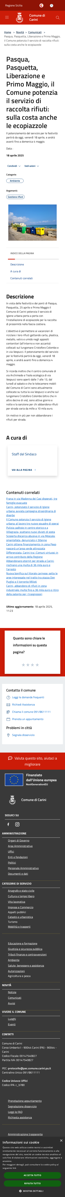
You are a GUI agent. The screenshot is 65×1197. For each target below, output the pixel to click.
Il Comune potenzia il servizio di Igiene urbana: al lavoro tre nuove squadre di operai (32, 521)
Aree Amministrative (20, 846)
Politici (12, 863)
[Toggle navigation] (7, 17)
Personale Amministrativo (23, 868)
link (14, 1168)
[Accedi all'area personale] (51, 5)
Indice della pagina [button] (22, 253)
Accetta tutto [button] (32, 1175)
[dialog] (32, 1167)
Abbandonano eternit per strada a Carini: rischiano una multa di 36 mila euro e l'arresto (30, 565)
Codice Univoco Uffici (15, 1081)
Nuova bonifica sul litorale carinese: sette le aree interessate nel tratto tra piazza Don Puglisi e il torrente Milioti (32, 577)
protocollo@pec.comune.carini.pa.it (29, 1068)
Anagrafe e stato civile (21, 891)
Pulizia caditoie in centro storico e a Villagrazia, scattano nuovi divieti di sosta (30, 530)
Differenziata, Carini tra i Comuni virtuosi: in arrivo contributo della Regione (32, 554)
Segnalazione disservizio (22, 1106)
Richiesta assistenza (20, 1117)
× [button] (61, 1140)
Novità (20, 32)
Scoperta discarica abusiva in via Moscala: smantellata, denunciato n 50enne (30, 538)
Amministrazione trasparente (25, 1134)
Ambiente (13, 960)
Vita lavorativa (16, 902)
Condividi (12, 166)
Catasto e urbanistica (20, 917)
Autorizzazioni (16, 971)
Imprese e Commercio (20, 907)
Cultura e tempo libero (21, 896)
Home (7, 32)
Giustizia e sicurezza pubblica (25, 949)
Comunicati (35, 32)
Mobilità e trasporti (19, 927)
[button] (32, 1191)
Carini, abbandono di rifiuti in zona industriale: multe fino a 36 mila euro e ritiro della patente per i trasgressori (32, 590)
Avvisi (11, 1003)
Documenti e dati (18, 874)
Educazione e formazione (22, 943)
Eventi (12, 1024)
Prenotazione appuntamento (25, 1101)
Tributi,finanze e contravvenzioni (27, 954)
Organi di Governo (18, 840)
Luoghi (12, 1019)
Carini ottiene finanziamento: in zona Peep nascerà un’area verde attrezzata (31, 546)
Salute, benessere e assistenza (26, 965)
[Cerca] (58, 18)
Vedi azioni (30, 166)
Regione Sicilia (13, 5)
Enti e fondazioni (18, 857)
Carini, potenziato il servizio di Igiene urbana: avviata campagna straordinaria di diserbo (31, 511)
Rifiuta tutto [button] (32, 1183)
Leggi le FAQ (15, 1112)
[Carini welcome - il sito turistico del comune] (42, 6)
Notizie (12, 992)
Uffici (11, 851)
